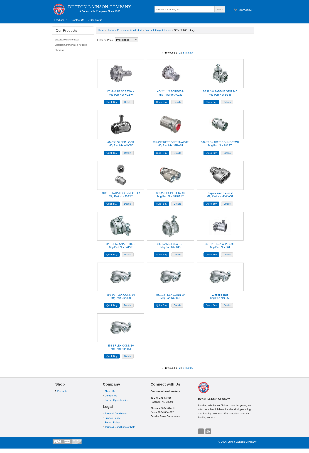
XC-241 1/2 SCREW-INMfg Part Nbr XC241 (170, 93)
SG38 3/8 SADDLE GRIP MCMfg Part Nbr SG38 (220, 93)
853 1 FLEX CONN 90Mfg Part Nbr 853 (121, 347)
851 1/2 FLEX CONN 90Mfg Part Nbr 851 (170, 296)
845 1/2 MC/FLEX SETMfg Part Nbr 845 (170, 245)
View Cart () (245, 9)
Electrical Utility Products (67, 39)
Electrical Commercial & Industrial (124, 30)
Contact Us (78, 19)
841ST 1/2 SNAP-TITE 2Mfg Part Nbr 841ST (120, 245)
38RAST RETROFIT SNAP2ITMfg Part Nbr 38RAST (170, 144)
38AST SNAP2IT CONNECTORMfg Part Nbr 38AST (220, 144)
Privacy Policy (112, 417)
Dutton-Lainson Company (99, 6)
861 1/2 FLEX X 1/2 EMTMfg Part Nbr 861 (220, 245)
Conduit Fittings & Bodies (158, 30)
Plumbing (59, 50)
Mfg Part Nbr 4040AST (220, 195)
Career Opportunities (116, 400)
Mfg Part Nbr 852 (220, 296)
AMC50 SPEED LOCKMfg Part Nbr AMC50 (120, 144)
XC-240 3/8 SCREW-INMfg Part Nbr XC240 (120, 93)
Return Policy (112, 422)
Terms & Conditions (116, 413)
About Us (110, 391)
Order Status (95, 19)
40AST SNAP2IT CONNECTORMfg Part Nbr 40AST (121, 195)
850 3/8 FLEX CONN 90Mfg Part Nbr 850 (121, 296)
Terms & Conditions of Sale (120, 426)
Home (101, 30)
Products (59, 19)
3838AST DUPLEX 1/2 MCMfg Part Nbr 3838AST (170, 195)
